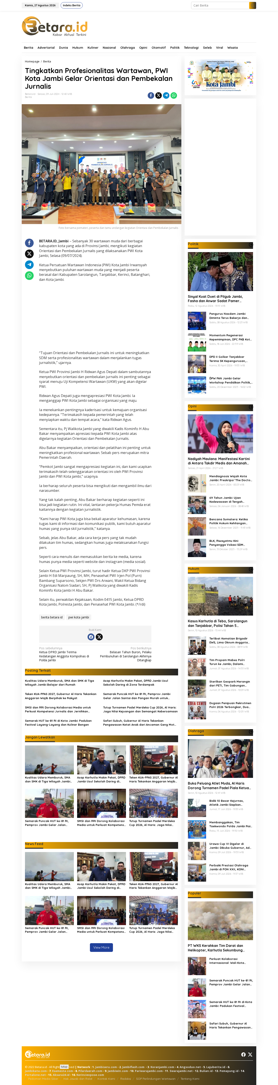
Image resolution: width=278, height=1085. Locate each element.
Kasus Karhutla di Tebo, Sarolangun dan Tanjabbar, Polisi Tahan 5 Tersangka (217, 623)
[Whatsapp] (173, 95)
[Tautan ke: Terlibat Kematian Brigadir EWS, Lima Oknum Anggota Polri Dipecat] (197, 645)
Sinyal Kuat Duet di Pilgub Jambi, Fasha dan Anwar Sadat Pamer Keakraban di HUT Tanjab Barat (215, 298)
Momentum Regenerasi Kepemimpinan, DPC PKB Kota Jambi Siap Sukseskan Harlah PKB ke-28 (230, 337)
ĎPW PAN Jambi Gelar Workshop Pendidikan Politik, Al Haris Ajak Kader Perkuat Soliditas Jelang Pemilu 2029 (230, 380)
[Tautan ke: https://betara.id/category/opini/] (251, 407)
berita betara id (52, 617)
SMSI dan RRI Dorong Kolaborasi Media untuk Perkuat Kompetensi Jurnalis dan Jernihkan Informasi (58, 709)
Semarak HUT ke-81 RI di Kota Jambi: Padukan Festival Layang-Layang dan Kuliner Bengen (58, 722)
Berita (28, 97)
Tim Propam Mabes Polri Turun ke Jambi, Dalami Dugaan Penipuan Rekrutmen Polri (230, 662)
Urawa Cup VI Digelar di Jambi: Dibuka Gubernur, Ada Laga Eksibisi (230, 846)
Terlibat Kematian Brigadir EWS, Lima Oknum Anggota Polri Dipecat (228, 640)
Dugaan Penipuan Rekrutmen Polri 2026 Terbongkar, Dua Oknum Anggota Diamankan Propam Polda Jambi (230, 705)
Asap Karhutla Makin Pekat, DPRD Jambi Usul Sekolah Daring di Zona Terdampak (135, 682)
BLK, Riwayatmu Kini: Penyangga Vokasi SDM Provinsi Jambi (226, 542)
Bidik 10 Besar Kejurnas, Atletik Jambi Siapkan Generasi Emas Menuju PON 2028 (229, 803)
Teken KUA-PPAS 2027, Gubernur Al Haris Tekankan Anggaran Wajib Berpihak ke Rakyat (60, 696)
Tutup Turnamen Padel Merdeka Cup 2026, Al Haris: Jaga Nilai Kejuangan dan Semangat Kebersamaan (140, 709)
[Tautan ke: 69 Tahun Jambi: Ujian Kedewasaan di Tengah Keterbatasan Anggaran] (197, 504)
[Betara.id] (54, 26)
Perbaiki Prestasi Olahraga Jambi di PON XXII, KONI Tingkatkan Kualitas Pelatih (229, 867)
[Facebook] (91, 636)
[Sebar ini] (151, 95)
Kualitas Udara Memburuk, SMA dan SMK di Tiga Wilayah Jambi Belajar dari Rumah (59, 682)
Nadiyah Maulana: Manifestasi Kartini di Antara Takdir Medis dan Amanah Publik (219, 460)
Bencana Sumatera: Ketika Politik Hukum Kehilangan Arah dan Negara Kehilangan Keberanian (230, 521)
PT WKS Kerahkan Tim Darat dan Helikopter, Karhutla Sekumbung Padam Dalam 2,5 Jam (215, 948)
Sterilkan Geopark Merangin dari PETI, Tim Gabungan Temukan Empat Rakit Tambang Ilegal (229, 683)
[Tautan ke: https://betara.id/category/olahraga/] (251, 731)
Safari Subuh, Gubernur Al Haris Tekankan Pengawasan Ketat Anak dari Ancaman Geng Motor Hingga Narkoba (140, 723)
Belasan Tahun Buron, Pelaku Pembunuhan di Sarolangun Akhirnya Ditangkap (125, 654)
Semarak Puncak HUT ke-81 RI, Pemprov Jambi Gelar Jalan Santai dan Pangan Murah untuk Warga (136, 696)
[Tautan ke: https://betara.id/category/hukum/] (251, 569)
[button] (252, 5)
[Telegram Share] (166, 95)
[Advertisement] (95, 316)
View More (101, 947)
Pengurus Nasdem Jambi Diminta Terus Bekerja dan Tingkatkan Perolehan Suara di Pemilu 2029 (230, 316)
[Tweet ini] (158, 95)
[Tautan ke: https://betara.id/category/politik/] (251, 244)
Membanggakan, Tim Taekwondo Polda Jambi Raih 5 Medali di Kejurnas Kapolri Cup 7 (230, 824)
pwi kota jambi (78, 617)
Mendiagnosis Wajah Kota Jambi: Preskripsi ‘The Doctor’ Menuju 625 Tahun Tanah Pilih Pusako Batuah (231, 478)
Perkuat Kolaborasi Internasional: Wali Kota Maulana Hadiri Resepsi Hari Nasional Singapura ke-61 (229, 961)
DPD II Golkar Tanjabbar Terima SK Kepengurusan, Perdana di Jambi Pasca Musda (227, 359)
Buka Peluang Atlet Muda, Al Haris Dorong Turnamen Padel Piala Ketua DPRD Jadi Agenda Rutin (218, 785)
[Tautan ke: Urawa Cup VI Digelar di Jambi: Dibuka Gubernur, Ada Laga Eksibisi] (197, 850)
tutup (64, 1066)
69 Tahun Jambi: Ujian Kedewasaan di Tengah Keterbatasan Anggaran (227, 499)
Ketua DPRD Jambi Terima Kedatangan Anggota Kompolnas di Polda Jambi (64, 654)
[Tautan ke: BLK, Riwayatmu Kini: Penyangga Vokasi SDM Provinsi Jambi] (197, 547)
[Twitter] (99, 636)
